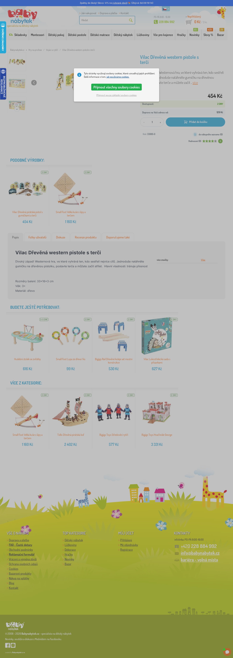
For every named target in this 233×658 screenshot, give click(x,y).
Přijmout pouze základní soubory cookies (116, 95)
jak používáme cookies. (118, 76)
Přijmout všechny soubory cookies (116, 87)
